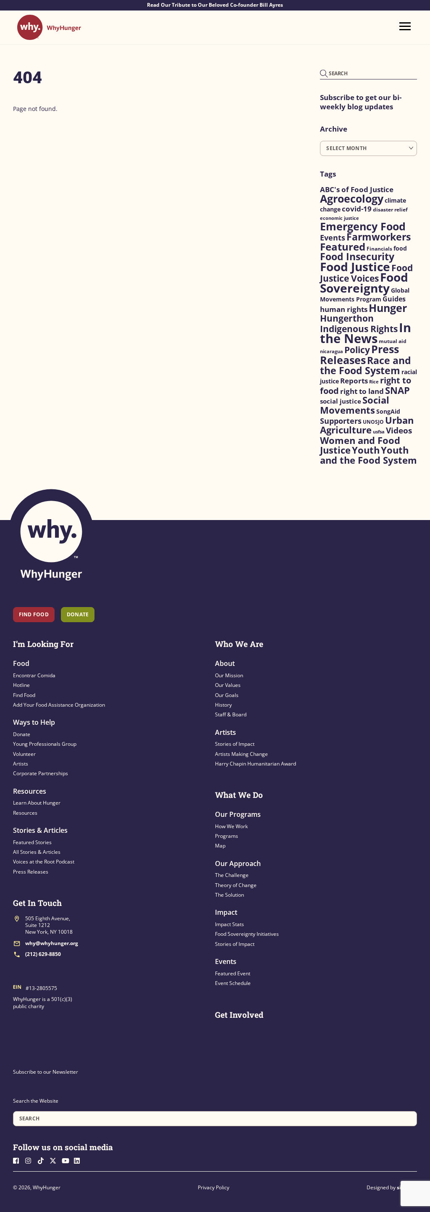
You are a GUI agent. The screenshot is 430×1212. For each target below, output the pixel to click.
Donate (21, 734)
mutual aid (392, 341)
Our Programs (238, 814)
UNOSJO (373, 421)
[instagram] (30, 1160)
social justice (340, 401)
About (225, 663)
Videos (399, 430)
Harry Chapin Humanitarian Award (255, 763)
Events (332, 237)
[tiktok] (42, 1160)
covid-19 (357, 208)
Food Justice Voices (366, 273)
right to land (362, 391)
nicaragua (331, 351)
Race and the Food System (365, 365)
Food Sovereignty (364, 282)
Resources (29, 791)
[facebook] (18, 1160)
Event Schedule (233, 983)
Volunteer (24, 754)
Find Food (34, 614)
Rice (374, 382)
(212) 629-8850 (43, 954)
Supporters (341, 421)
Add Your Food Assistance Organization (59, 704)
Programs (226, 836)
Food (21, 663)
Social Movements (354, 405)
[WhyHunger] (49, 36)
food (400, 248)
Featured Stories (32, 842)
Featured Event (232, 973)
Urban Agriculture (367, 425)
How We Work (231, 826)
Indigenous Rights (359, 329)
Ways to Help (34, 722)
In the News (365, 333)
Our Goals (227, 695)
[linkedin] (79, 1160)
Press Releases (359, 354)
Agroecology (351, 199)
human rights (343, 309)
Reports (354, 381)
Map (220, 845)
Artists (20, 763)
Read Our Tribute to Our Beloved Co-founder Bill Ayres (215, 5)
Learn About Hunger (36, 802)
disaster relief (390, 209)
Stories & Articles (40, 830)
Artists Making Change (241, 754)
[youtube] (67, 1160)
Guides (394, 299)
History (223, 704)
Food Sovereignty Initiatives (247, 933)
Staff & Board (230, 714)
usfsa (379, 432)
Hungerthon (347, 318)
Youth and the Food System (368, 455)
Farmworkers (378, 236)
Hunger (388, 308)
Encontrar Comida (34, 675)
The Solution (229, 894)
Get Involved (239, 1014)
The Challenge (232, 875)
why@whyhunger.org (51, 943)
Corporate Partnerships (40, 773)
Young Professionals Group (44, 743)
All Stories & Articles (36, 852)
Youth (366, 450)
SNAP (397, 390)
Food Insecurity (357, 256)
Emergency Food (363, 226)
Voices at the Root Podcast (43, 861)
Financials (379, 248)
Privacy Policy (213, 1187)
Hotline (21, 685)
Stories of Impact (234, 743)
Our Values (228, 685)
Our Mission (229, 675)
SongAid (388, 411)
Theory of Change (236, 885)
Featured (342, 246)
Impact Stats (229, 924)
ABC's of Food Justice (356, 189)
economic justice (339, 218)
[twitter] (55, 1160)
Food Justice (355, 267)
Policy (357, 349)
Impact (226, 912)
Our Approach (238, 863)
